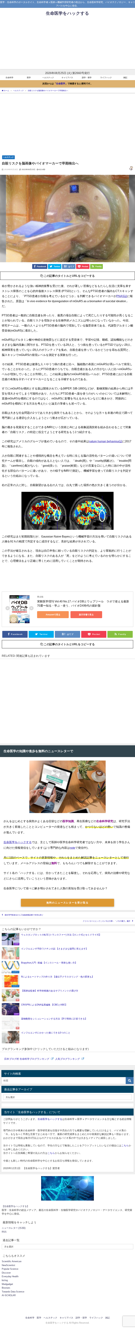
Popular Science (10, 1269)
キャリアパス (67, 77)
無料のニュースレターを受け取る (67, 902)
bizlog (5, 1280)
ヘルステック (48, 77)
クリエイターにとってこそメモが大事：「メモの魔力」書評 (106, 921)
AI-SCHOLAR (9, 1295)
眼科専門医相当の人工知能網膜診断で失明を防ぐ (24, 915)
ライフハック (106, 77)
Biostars (6, 1288)
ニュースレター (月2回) (13, 1228)
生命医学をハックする (18, 842)
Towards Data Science (13, 1292)
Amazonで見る (53, 615)
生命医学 (60, 83)
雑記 (125, 77)
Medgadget (7, 1284)
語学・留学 (87, 77)
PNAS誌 (121, 296)
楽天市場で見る (86, 615)
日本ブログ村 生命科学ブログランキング (27, 1059)
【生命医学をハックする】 (15, 1206)
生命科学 (9, 77)
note (72, 847)
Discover (6, 1273)
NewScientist (8, 1265)
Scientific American (11, 1261)
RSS (4, 1232)
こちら (125, 1145)
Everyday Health (10, 1276)
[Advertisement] (67, 44)
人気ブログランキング (68, 1059)
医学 (29, 77)
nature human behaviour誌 (105, 441)
